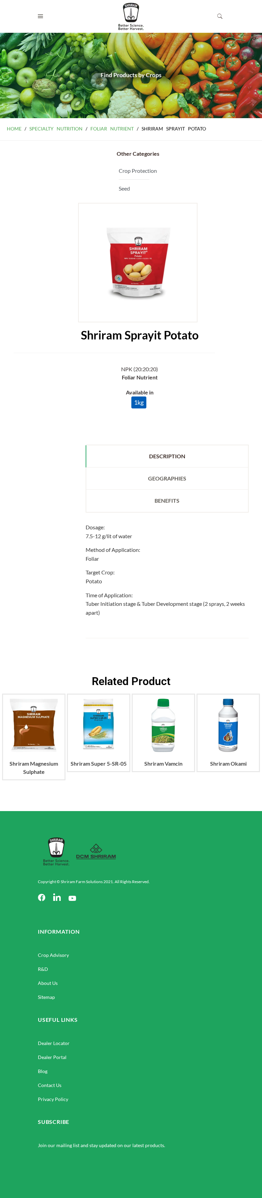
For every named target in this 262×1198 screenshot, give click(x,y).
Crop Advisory (53, 955)
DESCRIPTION (167, 456)
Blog (42, 1071)
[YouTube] (72, 898)
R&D (43, 969)
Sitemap (46, 997)
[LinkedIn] (57, 898)
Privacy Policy (53, 1099)
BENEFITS (167, 500)
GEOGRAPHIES (167, 478)
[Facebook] (41, 898)
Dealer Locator (54, 1043)
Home (14, 128)
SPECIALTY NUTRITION (56, 128)
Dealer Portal (52, 1057)
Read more (33, 752)
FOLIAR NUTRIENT (112, 128)
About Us (48, 983)
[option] (33, 744)
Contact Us (49, 1085)
